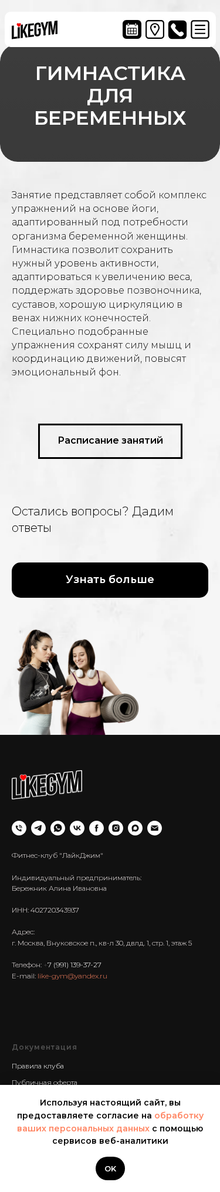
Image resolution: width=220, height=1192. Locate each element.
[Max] (135, 1068)
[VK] (77, 1068)
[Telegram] (38, 1068)
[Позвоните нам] (19, 1068)
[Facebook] (96, 1068)
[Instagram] (116, 1068)
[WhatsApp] (57, 1068)
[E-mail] (154, 1068)
